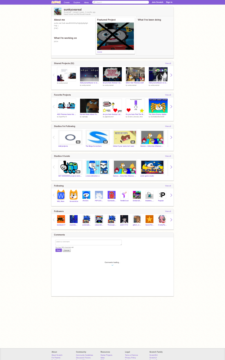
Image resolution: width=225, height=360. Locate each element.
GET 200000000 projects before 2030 (70, 176)
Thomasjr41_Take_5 (112, 225)
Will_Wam (60, 201)
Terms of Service (131, 355)
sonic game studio (147, 176)
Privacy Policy (130, 357)
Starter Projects (106, 355)
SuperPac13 (63, 117)
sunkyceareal (63, 83)
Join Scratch (157, 2)
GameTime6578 (149, 225)
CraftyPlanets (162, 225)
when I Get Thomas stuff (135, 83)
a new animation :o (92, 176)
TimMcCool (124, 201)
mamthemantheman (74, 225)
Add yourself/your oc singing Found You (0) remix (158, 83)
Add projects (63, 146)
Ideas (86, 2)
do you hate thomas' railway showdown (112, 114)
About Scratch (57, 355)
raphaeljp (85, 117)
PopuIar (161, 201)
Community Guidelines (84, 355)
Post (58, 250)
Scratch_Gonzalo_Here (135, 117)
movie (99, 52)
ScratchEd (153, 355)
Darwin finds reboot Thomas (89, 114)
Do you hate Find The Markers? (135, 114)
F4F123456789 (99, 201)
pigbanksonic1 (109, 117)
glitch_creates (137, 225)
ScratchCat (74, 201)
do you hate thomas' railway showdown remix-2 (112, 83)
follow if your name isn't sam (123, 146)
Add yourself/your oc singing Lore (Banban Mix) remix (89, 83)
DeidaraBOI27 (137, 201)
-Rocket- (85, 201)
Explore (77, 2)
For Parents (56, 357)
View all (168, 63)
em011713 (124, 225)
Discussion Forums (83, 357)
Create (67, 2)
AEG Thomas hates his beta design (66, 114)
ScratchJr (153, 357)
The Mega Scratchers (94, 146)
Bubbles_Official (149, 201)
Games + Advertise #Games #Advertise (152, 146)
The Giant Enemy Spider (158, 114)
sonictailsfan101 (86, 225)
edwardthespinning (99, 225)
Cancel (66, 250)
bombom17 (61, 225)
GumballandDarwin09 (157, 117)
